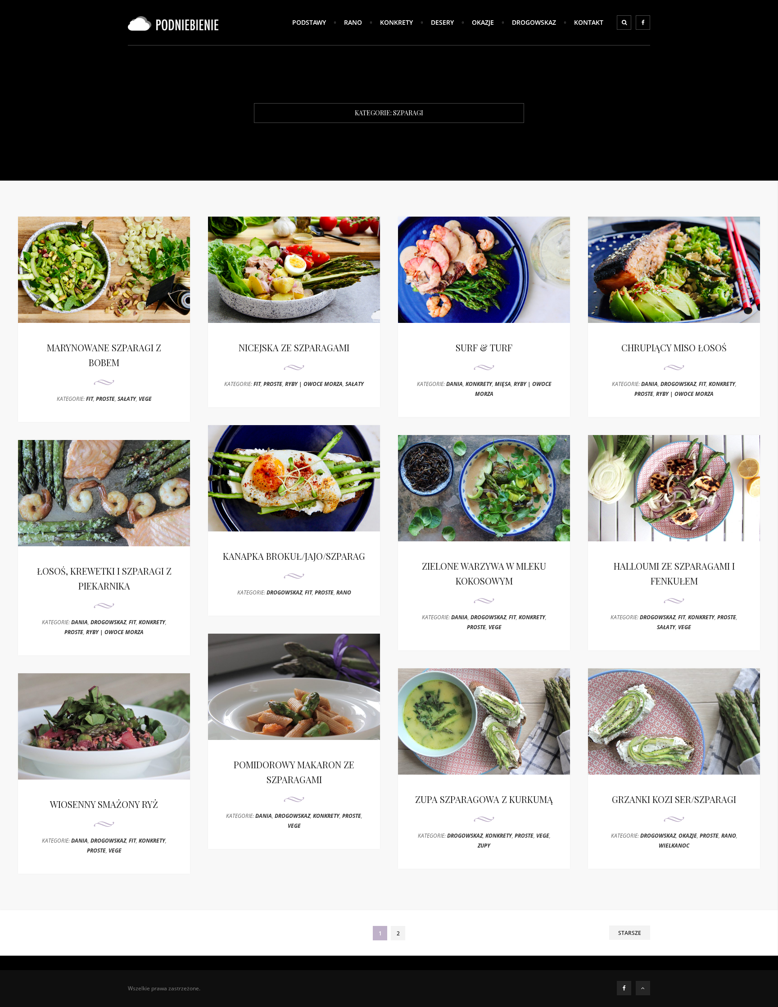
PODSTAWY (309, 22)
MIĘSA (503, 384)
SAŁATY (127, 399)
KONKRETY (396, 22)
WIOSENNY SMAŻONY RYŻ (104, 804)
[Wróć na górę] (643, 988)
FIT (89, 399)
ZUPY (484, 845)
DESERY (442, 22)
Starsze (629, 933)
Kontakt (588, 22)
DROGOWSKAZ (534, 22)
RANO (353, 22)
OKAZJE (483, 22)
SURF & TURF (484, 347)
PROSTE (105, 399)
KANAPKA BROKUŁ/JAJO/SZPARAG (294, 556)
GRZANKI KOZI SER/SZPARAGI (674, 799)
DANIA (454, 384)
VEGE (145, 399)
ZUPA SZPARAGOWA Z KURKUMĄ (484, 799)
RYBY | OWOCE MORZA (314, 384)
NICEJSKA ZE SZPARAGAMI (294, 347)
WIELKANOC (674, 845)
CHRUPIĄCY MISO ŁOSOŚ (674, 347)
